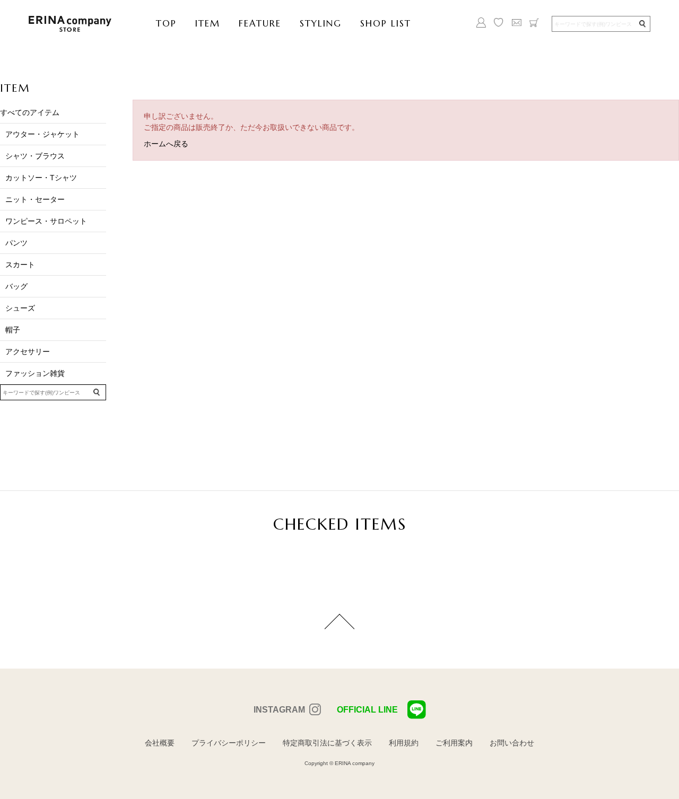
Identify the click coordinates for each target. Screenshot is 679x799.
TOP (166, 23)
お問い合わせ (512, 743)
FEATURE (260, 23)
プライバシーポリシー (228, 743)
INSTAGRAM (279, 709)
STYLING (321, 23)
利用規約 (404, 743)
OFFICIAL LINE (367, 709)
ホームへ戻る (166, 143)
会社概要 (160, 743)
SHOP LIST (385, 23)
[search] (642, 24)
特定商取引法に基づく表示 (327, 743)
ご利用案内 (454, 743)
